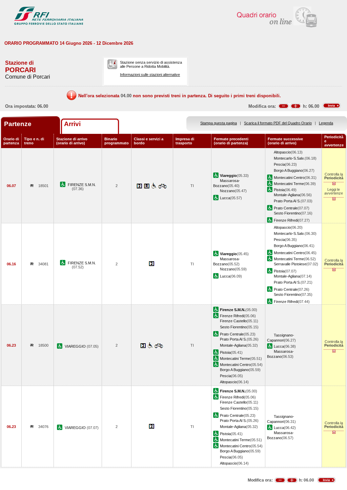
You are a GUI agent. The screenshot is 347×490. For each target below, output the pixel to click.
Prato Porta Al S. (287, 201)
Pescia (279, 164)
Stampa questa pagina (218, 123)
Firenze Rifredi (286, 220)
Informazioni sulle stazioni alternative (150, 75)
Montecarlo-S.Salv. (289, 158)
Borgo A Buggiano (288, 170)
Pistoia (279, 190)
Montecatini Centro (289, 178)
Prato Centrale (286, 208)
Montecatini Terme (289, 184)
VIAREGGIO (76, 346)
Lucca (225, 198)
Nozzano (227, 191)
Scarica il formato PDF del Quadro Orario (278, 123)
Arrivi (72, 123)
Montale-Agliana (287, 195)
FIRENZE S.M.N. (82, 185)
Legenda (326, 123)
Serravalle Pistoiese (290, 264)
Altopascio (282, 152)
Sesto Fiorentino (287, 213)
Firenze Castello (233, 321)
